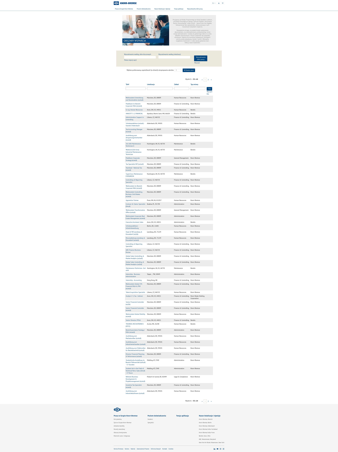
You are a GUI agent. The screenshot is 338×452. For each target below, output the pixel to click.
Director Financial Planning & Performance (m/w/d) (135, 355)
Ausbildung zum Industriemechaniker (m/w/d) (135, 343)
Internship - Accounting (134, 280)
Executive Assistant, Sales (134, 222)
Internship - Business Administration (133, 275)
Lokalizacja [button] (151, 84)
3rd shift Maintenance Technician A (133, 145)
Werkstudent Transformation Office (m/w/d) (135, 211)
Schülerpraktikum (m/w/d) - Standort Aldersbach (135, 124)
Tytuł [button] (127, 84)
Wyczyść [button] (197, 63)
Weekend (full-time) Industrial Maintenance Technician (133, 152)
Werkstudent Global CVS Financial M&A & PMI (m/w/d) (134, 286)
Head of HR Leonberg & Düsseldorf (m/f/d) (134, 233)
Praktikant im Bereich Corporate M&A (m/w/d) (134, 105)
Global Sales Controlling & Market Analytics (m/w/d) (135, 257)
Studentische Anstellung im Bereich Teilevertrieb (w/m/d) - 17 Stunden (135, 362)
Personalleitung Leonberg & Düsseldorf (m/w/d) (135, 239)
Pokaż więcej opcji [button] (130, 60)
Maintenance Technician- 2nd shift (136, 269)
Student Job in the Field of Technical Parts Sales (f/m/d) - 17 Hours (135, 370)
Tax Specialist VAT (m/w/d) (135, 164)
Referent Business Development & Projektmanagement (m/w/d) (135, 379)
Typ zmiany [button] (194, 84)
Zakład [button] (176, 84)
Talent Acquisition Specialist (135, 292)
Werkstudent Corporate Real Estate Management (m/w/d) (135, 217)
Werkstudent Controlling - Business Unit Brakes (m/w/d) (134, 194)
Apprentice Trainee (132, 200)
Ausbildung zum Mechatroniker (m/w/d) (133, 337)
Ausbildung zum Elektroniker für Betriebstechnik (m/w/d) (136, 349)
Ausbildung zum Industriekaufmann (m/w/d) (135, 392)
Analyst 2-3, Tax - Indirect (134, 296)
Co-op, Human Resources (134, 110)
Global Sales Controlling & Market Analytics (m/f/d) (135, 263)
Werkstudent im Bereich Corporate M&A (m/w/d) (134, 187)
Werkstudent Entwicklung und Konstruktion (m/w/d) (134, 99)
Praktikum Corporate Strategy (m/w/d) (133, 159)
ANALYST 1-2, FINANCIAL (134, 114)
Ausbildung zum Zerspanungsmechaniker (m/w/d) (134, 137)
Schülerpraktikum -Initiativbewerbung (132, 227)
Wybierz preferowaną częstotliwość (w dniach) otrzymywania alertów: (150, 70)
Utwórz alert (189, 70)
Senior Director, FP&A (133, 320)
